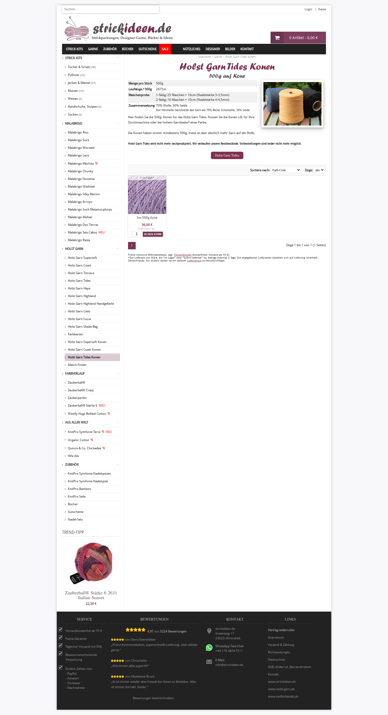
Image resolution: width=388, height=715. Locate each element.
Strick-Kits (74, 49)
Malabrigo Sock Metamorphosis (90, 209)
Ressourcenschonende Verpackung (81, 657)
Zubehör (72, 464)
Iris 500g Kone (147, 218)
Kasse (322, 9)
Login (308, 9)
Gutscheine (75, 512)
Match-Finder (77, 365)
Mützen (76, 91)
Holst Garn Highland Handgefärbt (91, 304)
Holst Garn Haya (79, 288)
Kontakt (247, 49)
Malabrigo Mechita (81, 163)
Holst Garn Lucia (79, 319)
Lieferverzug (194, 260)
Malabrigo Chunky (80, 171)
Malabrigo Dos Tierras (83, 225)
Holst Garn (74, 249)
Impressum (276, 637)
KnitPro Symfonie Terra (90, 432)
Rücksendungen (279, 652)
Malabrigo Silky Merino (84, 194)
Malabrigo (73, 123)
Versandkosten (183, 254)
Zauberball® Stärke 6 (86, 405)
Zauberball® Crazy (81, 390)
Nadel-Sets (75, 519)
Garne (93, 49)
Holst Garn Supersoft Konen (87, 342)
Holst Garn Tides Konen (84, 357)
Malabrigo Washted (81, 186)
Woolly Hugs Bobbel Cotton (87, 414)
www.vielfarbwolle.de (283, 696)
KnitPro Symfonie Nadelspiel (88, 481)
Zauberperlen (77, 398)
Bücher (73, 504)
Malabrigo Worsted (81, 148)
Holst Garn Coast (79, 265)
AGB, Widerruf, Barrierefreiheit (289, 667)
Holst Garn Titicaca (81, 273)
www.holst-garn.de (281, 689)
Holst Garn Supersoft (82, 258)
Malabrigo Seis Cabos (86, 232)
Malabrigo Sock (78, 140)
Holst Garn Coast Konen (84, 349)
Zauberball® (76, 382)
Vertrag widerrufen (281, 630)
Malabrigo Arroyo (80, 202)
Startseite (204, 57)
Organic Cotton (78, 440)
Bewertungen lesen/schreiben (153, 698)
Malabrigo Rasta (79, 240)
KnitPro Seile (77, 496)
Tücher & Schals (82, 67)
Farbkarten (75, 334)
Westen (75, 99)
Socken (75, 114)
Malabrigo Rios (78, 132)
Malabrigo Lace (78, 155)
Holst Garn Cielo (79, 311)
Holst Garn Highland (82, 296)
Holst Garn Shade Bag (83, 326)
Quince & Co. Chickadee (84, 448)
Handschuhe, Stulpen (84, 106)
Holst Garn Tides (79, 281)
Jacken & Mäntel (82, 83)
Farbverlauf (75, 373)
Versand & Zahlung (281, 645)
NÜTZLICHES (191, 49)
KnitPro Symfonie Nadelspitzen (89, 473)
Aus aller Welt (76, 422)
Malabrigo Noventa (81, 179)
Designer (213, 49)
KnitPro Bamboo (79, 489)
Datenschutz (276, 659)
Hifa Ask (73, 456)
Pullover (76, 75)
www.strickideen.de (281, 682)
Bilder (230, 49)
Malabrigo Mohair (80, 217)
